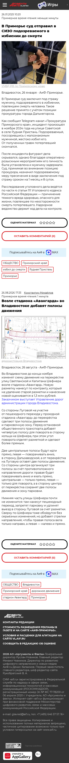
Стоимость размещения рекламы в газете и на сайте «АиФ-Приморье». (30, 629)
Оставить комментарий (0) (34, 236)
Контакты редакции (18, 622)
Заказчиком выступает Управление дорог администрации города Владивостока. (33, 401)
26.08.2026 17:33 (11, 292)
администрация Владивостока (22, 361)
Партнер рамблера (33, 746)
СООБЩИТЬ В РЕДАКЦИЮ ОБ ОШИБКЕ (29, 643)
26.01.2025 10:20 (11, 14)
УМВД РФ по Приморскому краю (23, 86)
